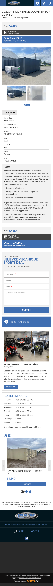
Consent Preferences (34, 578)
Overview (9, 112)
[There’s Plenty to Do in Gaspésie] (26, 346)
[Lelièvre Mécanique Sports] (20, 3)
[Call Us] (50, 3)
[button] (3, 465)
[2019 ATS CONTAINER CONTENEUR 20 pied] (26, 453)
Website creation (19, 581)
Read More (11, 387)
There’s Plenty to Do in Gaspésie (21, 364)
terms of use (23, 578)
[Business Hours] (37, 3)
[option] (26, 66)
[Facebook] (26, 538)
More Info (26, 484)
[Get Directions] (44, 3)
